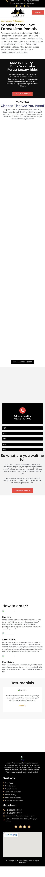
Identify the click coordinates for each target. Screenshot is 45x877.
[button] (2, 699)
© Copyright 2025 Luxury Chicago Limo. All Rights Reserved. (22, 861)
